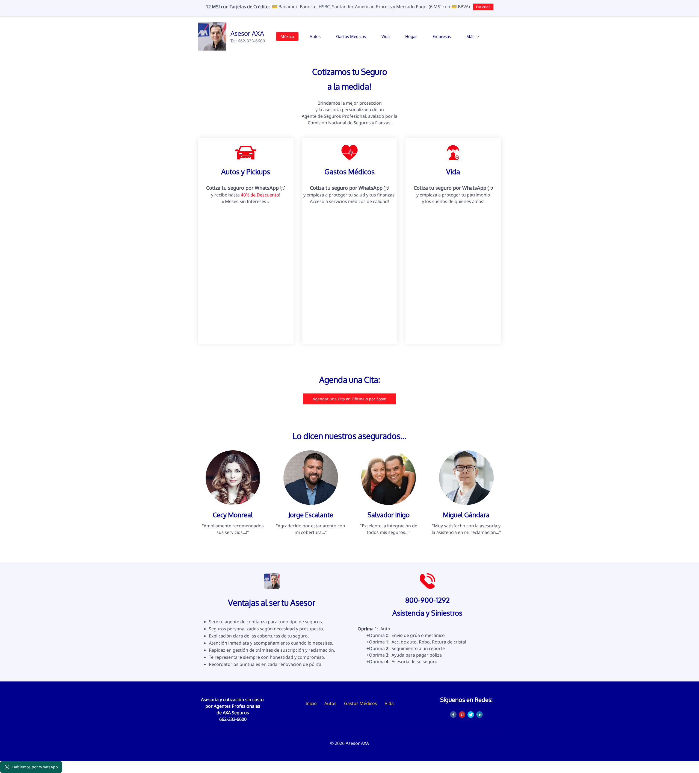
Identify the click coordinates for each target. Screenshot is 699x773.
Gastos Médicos (360, 703)
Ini (308, 703)
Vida (389, 703)
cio (314, 703)
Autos (330, 703)
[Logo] (212, 36)
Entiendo (483, 6)
